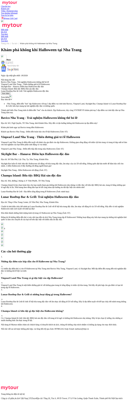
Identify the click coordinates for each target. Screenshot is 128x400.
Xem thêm (6, 93)
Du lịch (14, 43)
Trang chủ (5, 43)
